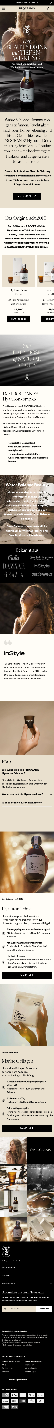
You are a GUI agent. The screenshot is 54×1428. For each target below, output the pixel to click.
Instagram (6, 1261)
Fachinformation (8, 1368)
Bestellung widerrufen (18, 1380)
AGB (4, 1365)
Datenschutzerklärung (11, 1361)
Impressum (29, 1365)
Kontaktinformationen (33, 1361)
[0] (49, 8)
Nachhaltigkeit (30, 1372)
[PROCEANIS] (27, 8)
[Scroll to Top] (49, 1413)
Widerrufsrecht (31, 1368)
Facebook (16, 1261)
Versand (5, 1372)
